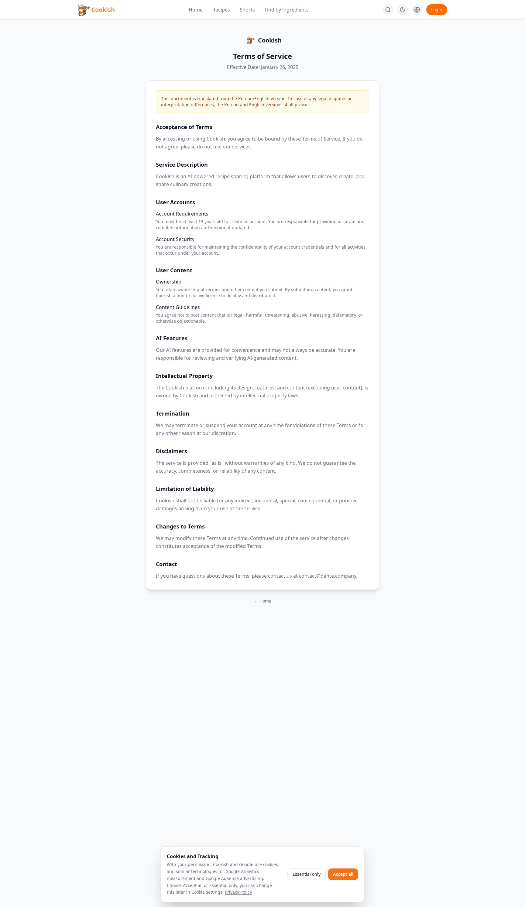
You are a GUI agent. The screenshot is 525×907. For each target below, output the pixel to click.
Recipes (221, 9)
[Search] (388, 9)
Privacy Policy (238, 892)
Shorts (247, 9)
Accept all (343, 874)
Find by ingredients (287, 9)
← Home (262, 601)
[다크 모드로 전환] (402, 9)
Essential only (307, 874)
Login (436, 9)
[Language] (417, 9)
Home (196, 9)
